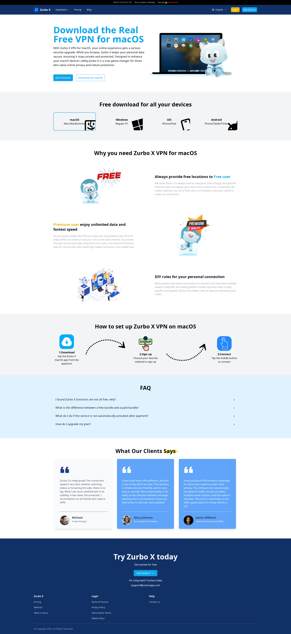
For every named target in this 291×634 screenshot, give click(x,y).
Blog (89, 9)
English (219, 9)
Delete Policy (98, 618)
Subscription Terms (101, 612)
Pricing (77, 9)
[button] (62, 9)
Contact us (154, 601)
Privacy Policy (98, 607)
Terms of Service (100, 601)
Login (235, 9)
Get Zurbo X (250, 9)
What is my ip (41, 612)
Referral (38, 607)
